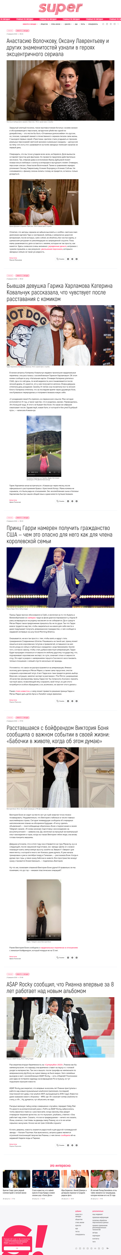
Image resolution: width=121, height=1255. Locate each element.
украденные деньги (57, 246)
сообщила (65, 1135)
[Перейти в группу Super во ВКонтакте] (107, 24)
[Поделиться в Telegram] (72, 259)
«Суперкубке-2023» (53, 1065)
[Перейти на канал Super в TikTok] (99, 1248)
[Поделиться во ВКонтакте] (68, 259)
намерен (32, 618)
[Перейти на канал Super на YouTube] (95, 1248)
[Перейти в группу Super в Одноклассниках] (114, 24)
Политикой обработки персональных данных (16, 1241)
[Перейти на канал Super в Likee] (103, 1248)
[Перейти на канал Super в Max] (103, 24)
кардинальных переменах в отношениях (59, 948)
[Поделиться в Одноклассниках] (76, 259)
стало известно (22, 691)
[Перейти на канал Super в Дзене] (91, 1248)
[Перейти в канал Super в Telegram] (111, 24)
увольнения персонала (51, 249)
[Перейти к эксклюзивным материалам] (60, 19)
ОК (17, 1248)
